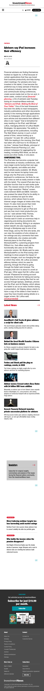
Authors (6, 652)
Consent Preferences (10, 649)
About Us (6, 636)
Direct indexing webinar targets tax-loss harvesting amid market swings (22, 522)
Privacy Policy (8, 641)
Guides (6, 668)
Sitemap (6, 657)
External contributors (10, 654)
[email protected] (11, 299)
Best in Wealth (8, 666)
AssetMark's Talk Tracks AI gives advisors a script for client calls (21, 321)
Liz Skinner (9, 58)
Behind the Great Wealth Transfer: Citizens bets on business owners (21, 342)
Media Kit (6, 671)
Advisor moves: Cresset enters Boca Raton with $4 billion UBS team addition (21, 385)
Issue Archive (26, 668)
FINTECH (7, 43)
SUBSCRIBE (36, 10)
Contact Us (26, 636)
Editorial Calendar (9, 674)
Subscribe (26, 675)
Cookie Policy (8, 646)
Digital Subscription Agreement (31, 671)
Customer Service (27, 639)
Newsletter (25, 666)
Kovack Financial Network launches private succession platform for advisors (21, 410)
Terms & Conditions (9, 644)
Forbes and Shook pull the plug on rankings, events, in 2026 (18, 363)
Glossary (6, 639)
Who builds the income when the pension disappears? (20, 540)
